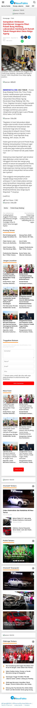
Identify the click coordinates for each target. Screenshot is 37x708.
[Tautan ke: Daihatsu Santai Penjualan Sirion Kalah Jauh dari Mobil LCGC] (7, 531)
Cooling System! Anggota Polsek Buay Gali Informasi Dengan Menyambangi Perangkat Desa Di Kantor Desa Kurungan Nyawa (10, 219)
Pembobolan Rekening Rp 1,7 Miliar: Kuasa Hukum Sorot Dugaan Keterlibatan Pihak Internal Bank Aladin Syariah (10, 254)
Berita (6, 208)
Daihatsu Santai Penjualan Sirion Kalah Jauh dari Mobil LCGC (22, 529)
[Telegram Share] (29, 37)
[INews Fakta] (19, 2)
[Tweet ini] (25, 37)
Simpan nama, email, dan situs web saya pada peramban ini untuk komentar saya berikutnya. (17, 377)
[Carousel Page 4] (21, 560)
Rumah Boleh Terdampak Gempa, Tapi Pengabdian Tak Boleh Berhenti (26, 282)
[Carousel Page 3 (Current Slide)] (19, 560)
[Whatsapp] (22, 41)
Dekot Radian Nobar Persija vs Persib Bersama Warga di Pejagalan (18, 672)
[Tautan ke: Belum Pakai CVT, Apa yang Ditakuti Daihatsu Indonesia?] (7, 521)
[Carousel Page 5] (23, 560)
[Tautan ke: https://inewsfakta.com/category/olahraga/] (33, 641)
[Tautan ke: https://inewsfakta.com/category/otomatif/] (33, 486)
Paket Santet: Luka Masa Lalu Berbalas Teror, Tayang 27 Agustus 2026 (9, 242)
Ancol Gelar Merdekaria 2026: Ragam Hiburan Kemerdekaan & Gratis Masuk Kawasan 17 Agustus (25, 242)
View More (18, 469)
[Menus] (3, 2)
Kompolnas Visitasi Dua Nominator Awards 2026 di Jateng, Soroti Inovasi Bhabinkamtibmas (26, 306)
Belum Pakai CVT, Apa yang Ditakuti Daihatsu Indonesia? (22, 519)
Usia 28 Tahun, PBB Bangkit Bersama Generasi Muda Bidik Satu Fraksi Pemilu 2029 (18, 555)
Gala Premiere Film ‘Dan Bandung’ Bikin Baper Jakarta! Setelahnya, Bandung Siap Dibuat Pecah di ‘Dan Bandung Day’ (10, 248)
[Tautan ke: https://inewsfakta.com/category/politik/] (33, 541)
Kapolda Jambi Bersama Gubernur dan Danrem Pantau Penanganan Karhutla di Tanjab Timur (10, 331)
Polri (4, 40)
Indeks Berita (18, 705)
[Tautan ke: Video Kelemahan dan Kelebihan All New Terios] (18, 499)
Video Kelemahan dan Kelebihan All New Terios (18, 511)
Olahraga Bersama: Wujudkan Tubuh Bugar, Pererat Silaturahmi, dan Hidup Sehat (18, 683)
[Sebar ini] (22, 37)
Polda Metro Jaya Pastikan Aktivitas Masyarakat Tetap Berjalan (9, 282)
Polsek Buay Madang (17, 208)
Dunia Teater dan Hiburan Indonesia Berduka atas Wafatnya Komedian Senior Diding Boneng (26, 254)
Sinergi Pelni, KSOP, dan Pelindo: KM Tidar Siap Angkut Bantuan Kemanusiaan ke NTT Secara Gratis (26, 236)
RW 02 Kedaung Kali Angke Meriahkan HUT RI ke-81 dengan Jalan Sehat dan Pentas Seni (10, 236)
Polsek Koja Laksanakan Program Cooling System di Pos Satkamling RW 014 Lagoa (27, 217)
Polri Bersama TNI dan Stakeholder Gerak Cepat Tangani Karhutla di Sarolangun (10, 306)
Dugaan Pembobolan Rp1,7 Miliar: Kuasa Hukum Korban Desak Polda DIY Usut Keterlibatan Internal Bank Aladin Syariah (26, 248)
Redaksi (27, 705)
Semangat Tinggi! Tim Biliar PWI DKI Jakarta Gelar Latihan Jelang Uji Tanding (19, 677)
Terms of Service (6, 705)
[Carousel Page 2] (16, 560)
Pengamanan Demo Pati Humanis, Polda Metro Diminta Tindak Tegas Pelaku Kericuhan (26, 331)
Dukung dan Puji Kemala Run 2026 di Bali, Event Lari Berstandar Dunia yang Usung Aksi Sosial (19, 689)
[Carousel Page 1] (14, 560)
